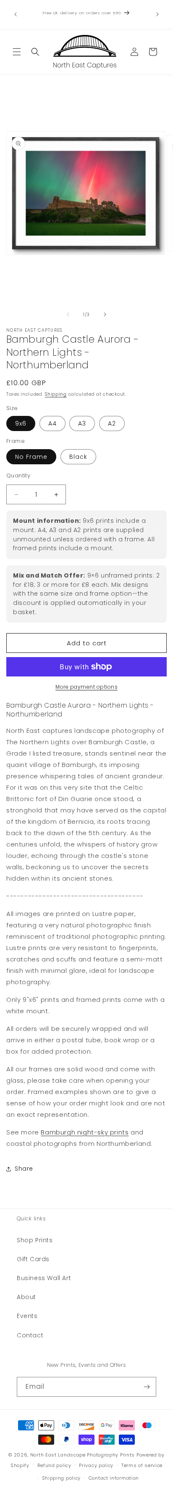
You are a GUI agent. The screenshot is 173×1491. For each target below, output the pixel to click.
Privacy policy (96, 1465)
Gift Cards (33, 1259)
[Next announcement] (157, 14)
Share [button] (24, 1168)
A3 (82, 423)
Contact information (114, 1478)
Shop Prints (35, 1240)
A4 (52, 423)
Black (78, 457)
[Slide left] (68, 314)
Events (27, 1316)
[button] (17, 52)
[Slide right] (105, 314)
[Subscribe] (146, 1387)
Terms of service (142, 1465)
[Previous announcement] (15, 14)
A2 (112, 423)
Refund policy (54, 1465)
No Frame (31, 457)
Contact (30, 1335)
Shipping (56, 394)
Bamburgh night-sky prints (84, 1132)
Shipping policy (61, 1478)
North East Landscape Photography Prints (82, 1454)
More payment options (86, 686)
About (26, 1297)
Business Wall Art (44, 1278)
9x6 (20, 423)
